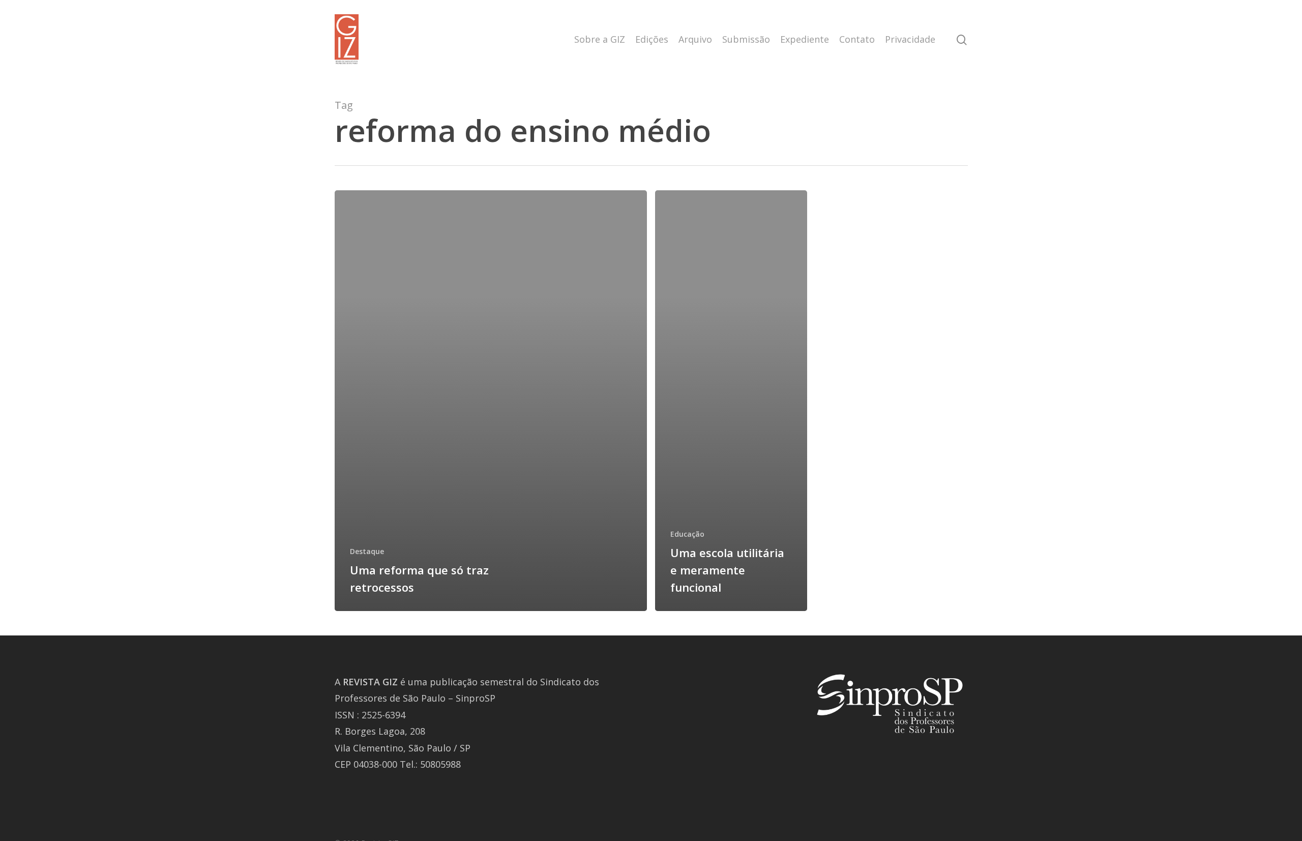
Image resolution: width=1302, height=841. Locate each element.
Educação (687, 534)
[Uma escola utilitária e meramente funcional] (731, 400)
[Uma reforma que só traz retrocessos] (491, 400)
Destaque (367, 551)
